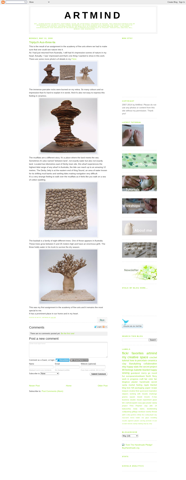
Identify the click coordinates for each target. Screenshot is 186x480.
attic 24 (153, 406)
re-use (154, 421)
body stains (139, 409)
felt (132, 388)
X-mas (154, 397)
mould (139, 397)
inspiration (153, 391)
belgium (125, 391)
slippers (125, 394)
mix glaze (145, 418)
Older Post (103, 386)
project (124, 406)
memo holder (135, 418)
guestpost (135, 373)
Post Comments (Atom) (52, 391)
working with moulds (139, 394)
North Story (151, 376)
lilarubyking (135, 363)
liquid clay (153, 415)
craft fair (143, 379)
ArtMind (93, 15)
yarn (124, 415)
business (125, 400)
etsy (124, 366)
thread (154, 412)
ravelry (148, 412)
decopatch (133, 403)
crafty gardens (131, 415)
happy (154, 370)
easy (140, 403)
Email (57, 364)
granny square (128, 397)
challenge (153, 394)
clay (124, 363)
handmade (145, 382)
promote (149, 421)
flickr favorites (133, 353)
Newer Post (34, 386)
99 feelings (127, 370)
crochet (153, 357)
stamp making (138, 423)
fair (155, 379)
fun (123, 376)
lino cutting (146, 415)
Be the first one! (67, 333)
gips (144, 403)
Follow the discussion (105, 326)
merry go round (149, 373)
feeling (139, 385)
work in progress (130, 379)
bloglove (126, 382)
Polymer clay (141, 406)
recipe (154, 388)
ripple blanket (150, 385)
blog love (126, 388)
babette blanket (142, 370)
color (151, 379)
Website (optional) (88, 364)
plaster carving (139, 421)
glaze (155, 400)
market (132, 385)
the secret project (148, 366)
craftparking (126, 412)
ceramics (152, 360)
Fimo (132, 406)
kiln (123, 403)
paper (148, 388)
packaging (139, 388)
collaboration (150, 363)
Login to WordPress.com (79, 360)
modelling (153, 418)
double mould (136, 400)
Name (31, 364)
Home (68, 386)
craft (127, 403)
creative (132, 391)
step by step (147, 423)
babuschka (126, 409)
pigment (131, 421)
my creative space (135, 357)
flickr (137, 391)
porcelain (142, 360)
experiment (147, 400)
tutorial (125, 360)
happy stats (133, 366)
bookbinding (152, 409)
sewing (125, 373)
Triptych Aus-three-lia (42, 42)
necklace (141, 412)
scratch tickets (127, 423)
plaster (135, 382)
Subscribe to (34, 373)
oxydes (124, 421)
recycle (147, 397)
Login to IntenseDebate (62, 360)
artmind (151, 353)
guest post (144, 391)
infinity (139, 415)
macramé (125, 418)
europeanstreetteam (135, 376)
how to (133, 360)
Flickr (73, 59)
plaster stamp (151, 403)
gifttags (135, 412)
